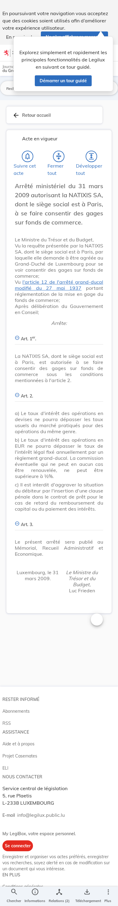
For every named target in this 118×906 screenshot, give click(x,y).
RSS (6, 723)
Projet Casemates (19, 756)
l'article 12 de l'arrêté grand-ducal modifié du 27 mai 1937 (59, 285)
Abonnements (16, 711)
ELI (5, 768)
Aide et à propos (18, 744)
